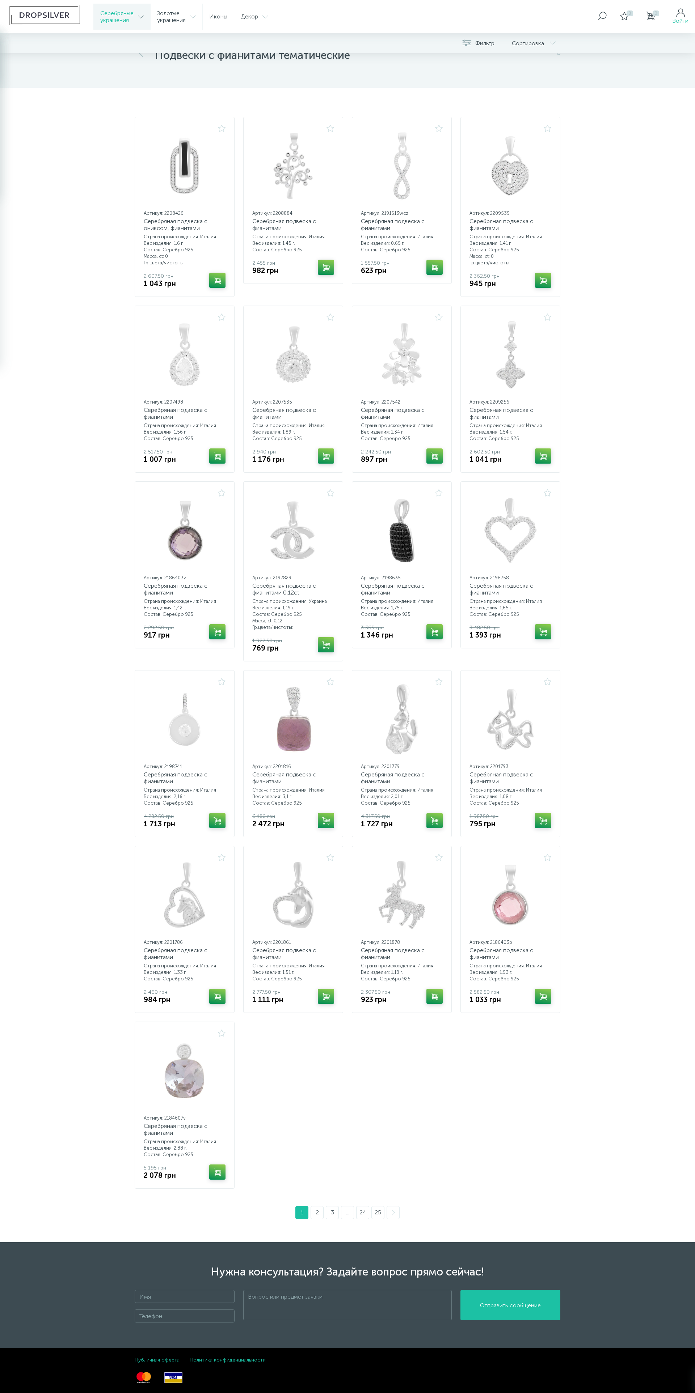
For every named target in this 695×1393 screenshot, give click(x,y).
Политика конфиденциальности (228, 1360)
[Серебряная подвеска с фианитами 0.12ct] (293, 530)
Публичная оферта (157, 1360)
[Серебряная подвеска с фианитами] (293, 166)
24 (362, 1212)
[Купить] (217, 280)
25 (378, 1212)
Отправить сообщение (510, 1305)
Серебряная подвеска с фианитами (284, 224)
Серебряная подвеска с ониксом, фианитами (175, 224)
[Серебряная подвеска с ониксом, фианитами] (185, 166)
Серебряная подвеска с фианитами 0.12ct (284, 589)
